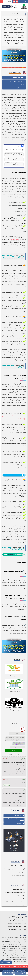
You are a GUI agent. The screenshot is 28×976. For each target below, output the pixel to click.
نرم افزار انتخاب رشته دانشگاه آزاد (17, 929)
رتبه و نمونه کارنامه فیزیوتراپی (13, 366)
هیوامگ (8, 966)
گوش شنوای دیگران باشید (18, 889)
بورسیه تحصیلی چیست (19, 905)
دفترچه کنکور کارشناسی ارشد (18, 872)
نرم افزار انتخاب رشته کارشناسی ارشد (16, 920)
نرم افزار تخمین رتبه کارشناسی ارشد (17, 917)
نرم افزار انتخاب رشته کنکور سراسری (17, 923)
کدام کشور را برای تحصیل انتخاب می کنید (15, 902)
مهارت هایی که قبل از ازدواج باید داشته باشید (14, 892)
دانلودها (25, 966)
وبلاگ (21, 966)
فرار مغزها (22, 899)
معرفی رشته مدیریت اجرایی (18, 875)
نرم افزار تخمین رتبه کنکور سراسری (17, 926)
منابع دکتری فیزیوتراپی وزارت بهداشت (13, 548)
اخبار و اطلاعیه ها (15, 966)
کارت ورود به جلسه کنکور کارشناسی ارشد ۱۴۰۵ (14, 869)
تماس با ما (3, 966)
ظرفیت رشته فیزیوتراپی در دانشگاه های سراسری (13, 256)
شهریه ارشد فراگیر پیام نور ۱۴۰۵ (17, 866)
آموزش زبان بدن (20, 896)
